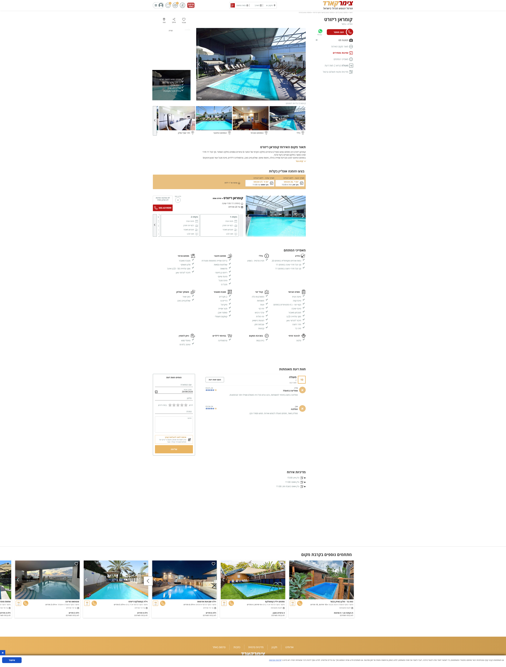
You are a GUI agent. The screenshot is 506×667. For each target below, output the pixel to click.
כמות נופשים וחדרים (241, 6)
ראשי (351, 12)
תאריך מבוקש (256, 6)
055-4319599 (165, 207)
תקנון (274, 647)
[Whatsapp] (320, 31)
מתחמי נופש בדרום (341, 12)
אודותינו (289, 647)
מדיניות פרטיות (256, 647)
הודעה (189, 418)
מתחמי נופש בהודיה (305, 12)
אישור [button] (12, 660)
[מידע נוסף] (178, 200)
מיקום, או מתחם (269, 6)
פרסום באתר (191, 5)
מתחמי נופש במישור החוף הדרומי (323, 12)
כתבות (236, 647)
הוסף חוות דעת (215, 379)
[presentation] (199, 64)
